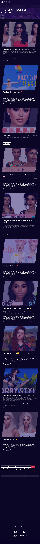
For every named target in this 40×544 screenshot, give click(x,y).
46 (26, 468)
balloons (5, 93)
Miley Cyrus (10, 94)
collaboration (20, 93)
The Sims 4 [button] (14, 5)
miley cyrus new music (29, 94)
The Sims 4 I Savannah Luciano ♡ (15, 49)
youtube (4, 53)
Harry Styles (28, 397)
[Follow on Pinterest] (24, 532)
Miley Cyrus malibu (22, 94)
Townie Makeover (16, 181)
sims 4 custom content (9, 52)
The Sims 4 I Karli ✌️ (10, 439)
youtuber (4, 314)
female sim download (22, 51)
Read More (7, 60)
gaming (27, 51)
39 (3, 468)
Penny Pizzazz (31, 179)
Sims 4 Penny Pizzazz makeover (27, 180)
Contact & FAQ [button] (33, 5)
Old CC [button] (19, 5)
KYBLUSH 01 (7, 135)
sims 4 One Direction (26, 399)
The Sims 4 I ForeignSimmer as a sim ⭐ (17, 308)
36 (24, 466)
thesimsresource (28, 52)
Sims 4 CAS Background (12, 268)
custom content (15, 51)
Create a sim (19, 267)
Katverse (35, 49)
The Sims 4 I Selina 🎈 (11, 266)
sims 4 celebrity (29, 398)
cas (6, 267)
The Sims (19, 52)
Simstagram (13, 313)
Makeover (30, 51)
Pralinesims (5, 226)
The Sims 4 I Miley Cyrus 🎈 (13, 92)
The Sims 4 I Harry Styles (12, 396)
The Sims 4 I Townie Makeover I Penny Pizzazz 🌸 (19, 175)
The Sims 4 (23, 52)
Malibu (7, 94)
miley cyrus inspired (15, 94)
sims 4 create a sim (19, 312)
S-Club (14, 398)
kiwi (30, 397)
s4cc (33, 51)
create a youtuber (16, 311)
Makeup (35, 267)
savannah (35, 51)
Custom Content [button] (6, 5)
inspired (4, 94)
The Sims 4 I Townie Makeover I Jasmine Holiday (17, 221)
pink (5, 268)
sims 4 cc (4, 52)
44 (18, 468)
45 (22, 468)
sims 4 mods (16, 52)
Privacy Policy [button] (25, 5)
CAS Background (6, 51)
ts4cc (32, 52)
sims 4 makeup (19, 137)
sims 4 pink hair (34, 268)
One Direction (10, 398)
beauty (8, 93)
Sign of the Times (20, 398)
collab (17, 93)
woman (34, 52)
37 (28, 466)
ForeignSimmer (5, 312)
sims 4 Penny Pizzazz (18, 180)
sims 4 (5, 137)
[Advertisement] (20, 456)
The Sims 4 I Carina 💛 (11, 353)
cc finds (12, 51)
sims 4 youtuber (8, 313)
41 (11, 468)
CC (9, 51)
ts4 (19, 227)
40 (7, 468)
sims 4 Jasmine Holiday (21, 226)
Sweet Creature (32, 399)
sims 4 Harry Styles (15, 399)
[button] (38, 6)
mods (27, 179)
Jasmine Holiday (25, 225)
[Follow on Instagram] (15, 532)
